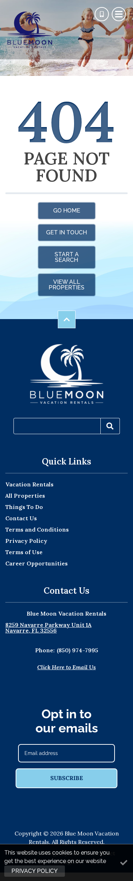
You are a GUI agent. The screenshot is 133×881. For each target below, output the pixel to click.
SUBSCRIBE (66, 777)
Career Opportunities (36, 563)
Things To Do (24, 507)
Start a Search (67, 257)
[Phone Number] (102, 14)
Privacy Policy (26, 541)
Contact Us (21, 518)
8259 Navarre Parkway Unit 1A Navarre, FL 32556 (48, 627)
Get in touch (66, 232)
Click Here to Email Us (66, 667)
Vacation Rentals (29, 484)
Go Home (66, 210)
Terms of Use (24, 552)
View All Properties (66, 284)
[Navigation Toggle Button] (119, 14)
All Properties (25, 495)
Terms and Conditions (37, 529)
